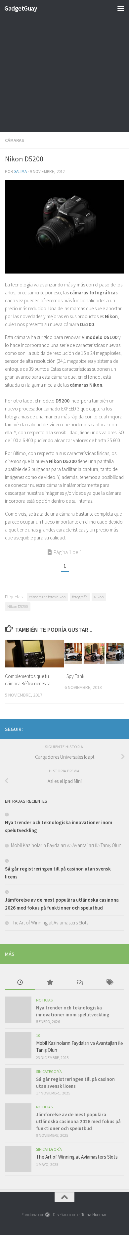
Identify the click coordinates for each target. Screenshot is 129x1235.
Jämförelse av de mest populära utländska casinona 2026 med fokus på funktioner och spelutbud (78, 1121)
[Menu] (120, 8)
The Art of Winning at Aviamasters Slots (49, 922)
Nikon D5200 (17, 606)
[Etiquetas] (109, 983)
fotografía (80, 596)
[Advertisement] (64, 67)
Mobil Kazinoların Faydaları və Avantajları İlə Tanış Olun (66, 845)
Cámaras (14, 140)
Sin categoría (49, 1071)
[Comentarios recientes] (79, 983)
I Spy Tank (74, 676)
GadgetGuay (20, 8)
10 (38, 1035)
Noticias (44, 1000)
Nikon (99, 596)
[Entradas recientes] (20, 983)
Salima (20, 171)
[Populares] (49, 983)
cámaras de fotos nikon (47, 596)
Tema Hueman (94, 1214)
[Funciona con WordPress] (47, 1215)
